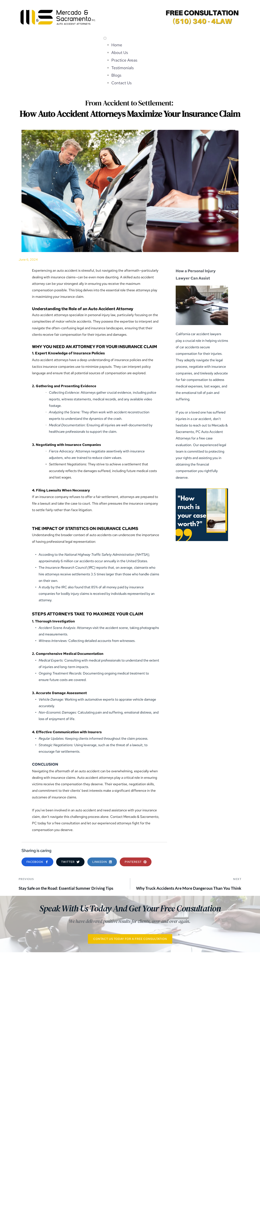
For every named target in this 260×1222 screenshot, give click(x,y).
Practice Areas (124, 60)
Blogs (116, 75)
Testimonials (122, 67)
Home (116, 44)
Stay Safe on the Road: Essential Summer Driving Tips (66, 888)
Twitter (214, 1189)
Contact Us (121, 82)
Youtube (157, 1189)
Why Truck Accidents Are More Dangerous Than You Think (188, 888)
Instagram (101, 1189)
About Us (119, 52)
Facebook (45, 1189)
